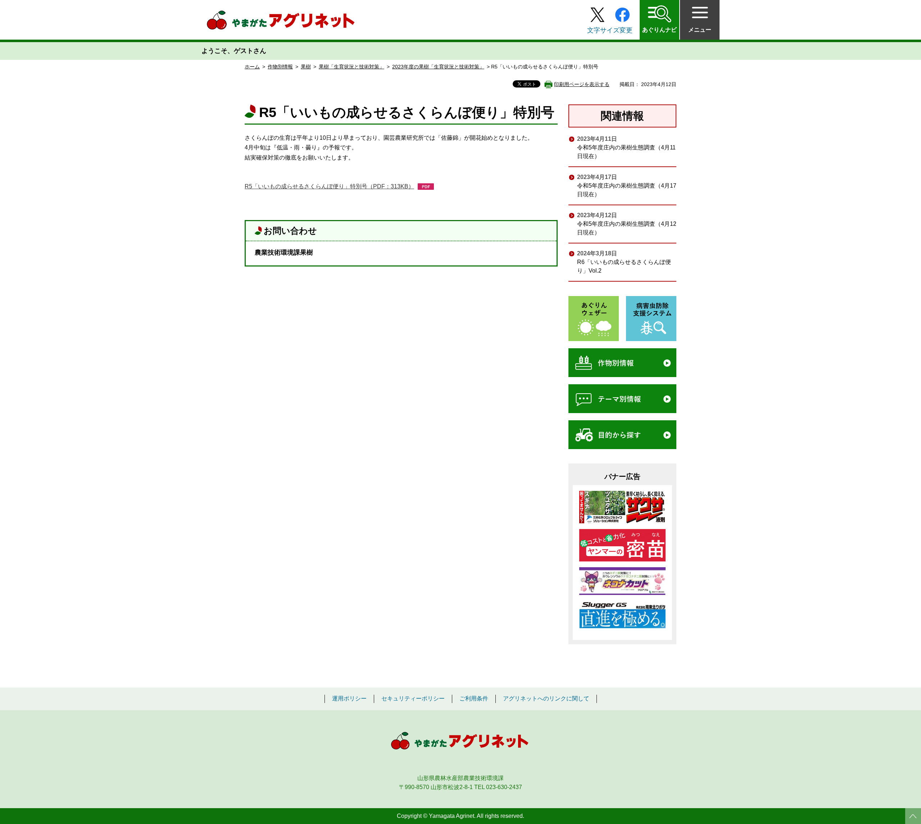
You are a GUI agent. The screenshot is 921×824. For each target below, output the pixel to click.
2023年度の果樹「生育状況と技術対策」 (438, 67)
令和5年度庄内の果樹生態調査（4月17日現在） (626, 190)
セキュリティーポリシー (413, 699)
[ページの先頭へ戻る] (913, 816)
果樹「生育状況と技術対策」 (351, 67)
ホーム (252, 67)
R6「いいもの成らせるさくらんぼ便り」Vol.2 (624, 266)
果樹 (306, 67)
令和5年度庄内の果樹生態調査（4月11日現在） (626, 151)
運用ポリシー (349, 699)
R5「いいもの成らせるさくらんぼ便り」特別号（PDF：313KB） (329, 186)
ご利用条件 (473, 699)
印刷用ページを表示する (581, 84)
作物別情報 (280, 67)
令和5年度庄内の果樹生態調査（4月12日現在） (626, 228)
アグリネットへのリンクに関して (546, 699)
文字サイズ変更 (609, 30)
